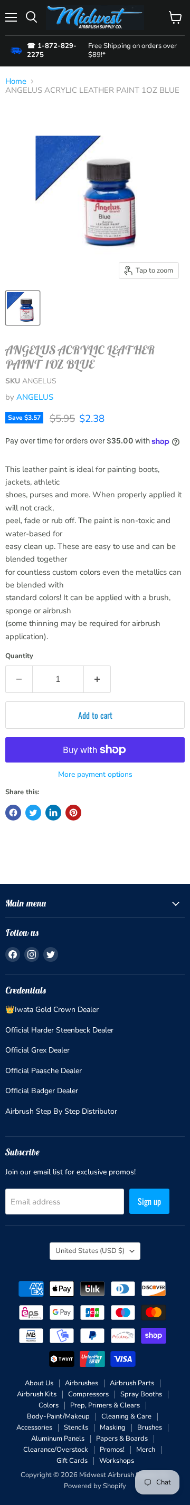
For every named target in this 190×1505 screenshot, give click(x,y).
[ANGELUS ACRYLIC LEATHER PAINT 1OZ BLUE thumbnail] (23, 308)
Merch (145, 1449)
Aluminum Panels (57, 1438)
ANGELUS (34, 397)
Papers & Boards (122, 1438)
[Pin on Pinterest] (73, 813)
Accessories (34, 1427)
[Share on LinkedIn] (53, 813)
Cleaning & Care (126, 1416)
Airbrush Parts (132, 1383)
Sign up (149, 1201)
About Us (39, 1383)
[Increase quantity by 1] (97, 679)
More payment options (95, 774)
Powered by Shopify (95, 1486)
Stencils (76, 1427)
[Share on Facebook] (13, 813)
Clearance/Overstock (55, 1449)
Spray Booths (141, 1394)
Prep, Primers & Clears (105, 1405)
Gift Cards (72, 1460)
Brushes (149, 1427)
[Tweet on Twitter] (33, 813)
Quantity (19, 656)
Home (15, 81)
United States (90, 1251)
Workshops (116, 1460)
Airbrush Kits (36, 1394)
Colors (49, 1405)
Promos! (112, 1449)
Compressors (88, 1394)
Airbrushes (81, 1383)
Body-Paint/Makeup (58, 1416)
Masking (113, 1427)
